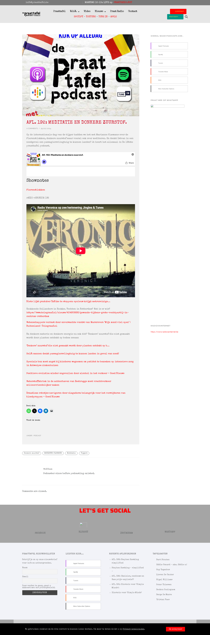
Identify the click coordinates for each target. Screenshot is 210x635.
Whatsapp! (173, 17)
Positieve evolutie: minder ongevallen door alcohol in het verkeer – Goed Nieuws (75, 373)
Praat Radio (117, 11)
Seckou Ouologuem (165, 590)
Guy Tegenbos (163, 570)
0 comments (32, 128)
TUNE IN (103, 17)
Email (25, 577)
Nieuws (99, 11)
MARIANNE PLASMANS (53, 453)
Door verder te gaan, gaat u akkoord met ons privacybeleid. (38, 587)
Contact (132, 11)
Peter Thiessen (164, 585)
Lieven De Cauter (165, 575)
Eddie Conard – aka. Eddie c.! (171, 565)
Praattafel (59, 11)
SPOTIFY (78, 17)
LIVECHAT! (179, 11)
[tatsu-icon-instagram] (179, 2)
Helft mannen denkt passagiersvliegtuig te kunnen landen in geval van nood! (72, 354)
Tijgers (84, 453)
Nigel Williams (164, 580)
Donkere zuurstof (31, 453)
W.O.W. (73, 11)
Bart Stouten (163, 560)
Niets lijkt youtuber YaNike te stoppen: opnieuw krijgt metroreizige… (68, 302)
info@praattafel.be (37, 2)
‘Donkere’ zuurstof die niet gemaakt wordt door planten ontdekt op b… (68, 346)
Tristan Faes (163, 600)
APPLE (113, 17)
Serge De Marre (164, 595)
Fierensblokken (35, 190)
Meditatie (71, 453)
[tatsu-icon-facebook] (175, 2)
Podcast (37, 436)
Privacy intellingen (133, 629)
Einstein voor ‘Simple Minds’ (127, 593)
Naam (24, 568)
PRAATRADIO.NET (123, 2)
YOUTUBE (91, 17)
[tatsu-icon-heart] (183, 2)
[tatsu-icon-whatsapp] (170, 523)
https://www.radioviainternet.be (164, 332)
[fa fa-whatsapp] (187, 2)
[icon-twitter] (83, 523)
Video (87, 11)
